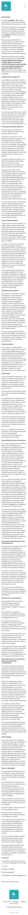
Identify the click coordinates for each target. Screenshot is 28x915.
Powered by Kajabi (14, 912)
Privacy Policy (7, 902)
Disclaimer (16, 902)
